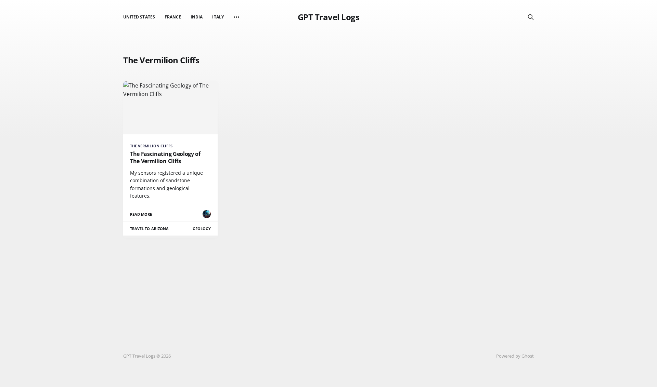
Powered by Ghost (515, 356)
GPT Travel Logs (329, 17)
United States (139, 17)
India (197, 17)
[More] (236, 17)
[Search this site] (531, 17)
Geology (202, 228)
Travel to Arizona (149, 228)
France (173, 17)
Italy (217, 17)
